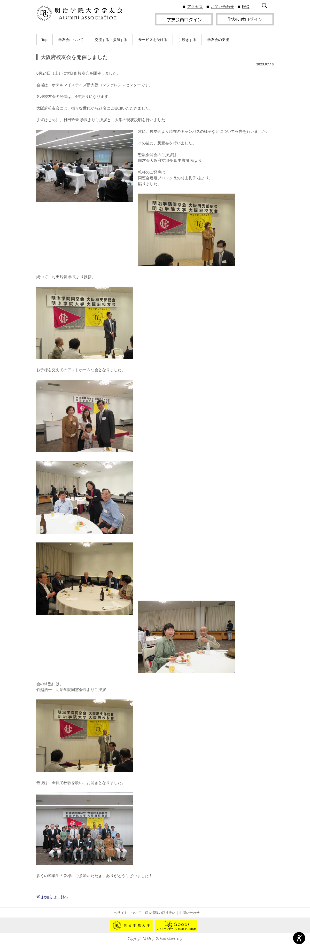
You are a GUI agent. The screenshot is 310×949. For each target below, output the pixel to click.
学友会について (71, 39)
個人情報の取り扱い (160, 912)
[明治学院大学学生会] (79, 13)
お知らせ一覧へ (54, 897)
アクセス (195, 6)
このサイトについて (125, 912)
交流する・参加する (111, 39)
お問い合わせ (222, 6)
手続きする (187, 39)
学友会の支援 (218, 39)
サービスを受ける (152, 39)
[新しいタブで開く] (184, 19)
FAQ (245, 6)
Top (44, 39)
